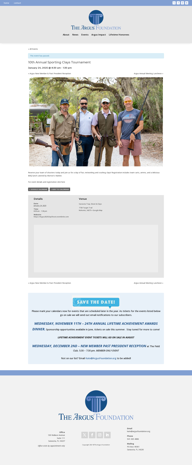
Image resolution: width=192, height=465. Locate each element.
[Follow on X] (174, 2)
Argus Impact (98, 34)
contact (17, 3)
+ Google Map (97, 210)
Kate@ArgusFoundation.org (101, 358)
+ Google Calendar (38, 189)
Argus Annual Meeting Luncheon (148, 73)
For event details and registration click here (46, 182)
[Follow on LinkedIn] (186, 2)
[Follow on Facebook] (178, 2)
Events (85, 34)
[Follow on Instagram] (182, 2)
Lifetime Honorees (119, 34)
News (75, 34)
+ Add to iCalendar (60, 189)
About (66, 34)
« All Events (33, 49)
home (6, 3)
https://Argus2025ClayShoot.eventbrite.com (51, 216)
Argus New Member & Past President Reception (49, 73)
